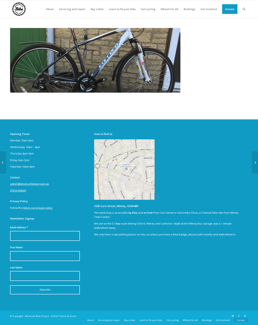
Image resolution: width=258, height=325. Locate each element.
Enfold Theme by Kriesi (63, 316)
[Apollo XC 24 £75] (255, 162)
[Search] (244, 9)
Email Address (19, 227)
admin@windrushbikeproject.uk (29, 184)
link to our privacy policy (38, 208)
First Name (16, 247)
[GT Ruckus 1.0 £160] (3, 162)
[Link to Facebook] (239, 316)
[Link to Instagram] (245, 316)
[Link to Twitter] (233, 316)
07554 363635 (18, 190)
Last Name (16, 267)
